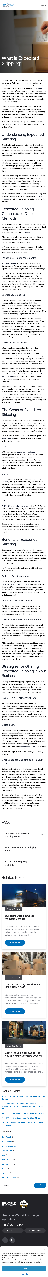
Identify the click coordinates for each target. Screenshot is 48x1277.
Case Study (7, 1142)
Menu (43, 5)
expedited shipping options (28, 452)
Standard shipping (9, 263)
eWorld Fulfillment (28, 746)
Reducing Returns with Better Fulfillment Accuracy (23, 1113)
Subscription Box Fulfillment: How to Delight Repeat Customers (23, 1123)
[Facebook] (5, 1240)
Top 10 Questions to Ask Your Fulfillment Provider (22, 1118)
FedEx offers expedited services (15, 506)
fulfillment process (29, 232)
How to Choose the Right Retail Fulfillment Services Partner (23, 1097)
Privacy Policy (24, 1274)
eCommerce (7, 1151)
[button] (44, 1249)
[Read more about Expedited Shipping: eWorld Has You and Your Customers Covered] (24, 1032)
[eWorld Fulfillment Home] (8, 5)
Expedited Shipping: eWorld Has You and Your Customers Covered (23, 1054)
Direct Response (9, 1146)
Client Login (35, 1230)
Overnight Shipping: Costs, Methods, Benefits (19, 917)
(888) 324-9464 (13, 1225)
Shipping (6, 1173)
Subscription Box (9, 1178)
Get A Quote (13, 1230)
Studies (39, 88)
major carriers (7, 438)
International (7, 1164)
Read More (15, 943)
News (4, 1169)
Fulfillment (6, 1160)
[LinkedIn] (12, 1240)
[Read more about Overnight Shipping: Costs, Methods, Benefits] (24, 895)
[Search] (40, 1185)
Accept (24, 1269)
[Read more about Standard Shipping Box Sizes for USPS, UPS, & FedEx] (24, 963)
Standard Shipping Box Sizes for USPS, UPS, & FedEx (22, 986)
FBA (3, 1155)
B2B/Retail (6, 1137)
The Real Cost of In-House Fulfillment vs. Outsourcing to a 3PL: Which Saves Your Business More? (22, 1106)
